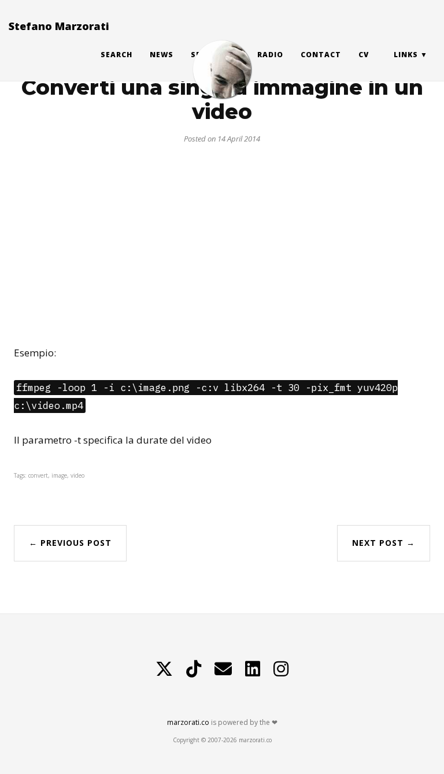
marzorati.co (188, 722)
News (161, 54)
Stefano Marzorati (59, 26)
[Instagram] (280, 669)
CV (363, 54)
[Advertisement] (222, 240)
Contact (321, 54)
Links (406, 54)
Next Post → (383, 542)
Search (116, 54)
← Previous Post (70, 542)
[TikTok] (193, 669)
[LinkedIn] (252, 669)
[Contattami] (223, 669)
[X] (164, 669)
